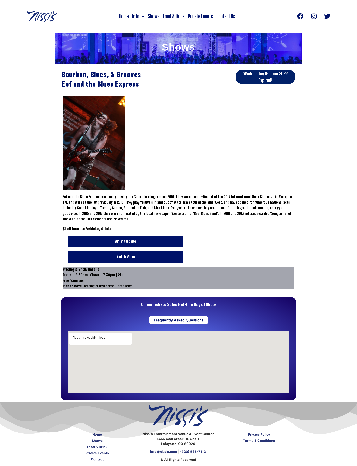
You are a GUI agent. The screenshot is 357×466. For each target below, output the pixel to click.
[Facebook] (300, 16)
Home (124, 16)
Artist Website (125, 241)
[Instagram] (314, 16)
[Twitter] (327, 16)
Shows (153, 16)
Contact (97, 459)
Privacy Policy (259, 434)
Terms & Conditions (259, 441)
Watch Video (126, 256)
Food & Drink (173, 16)
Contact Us (225, 16)
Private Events (200, 16)
